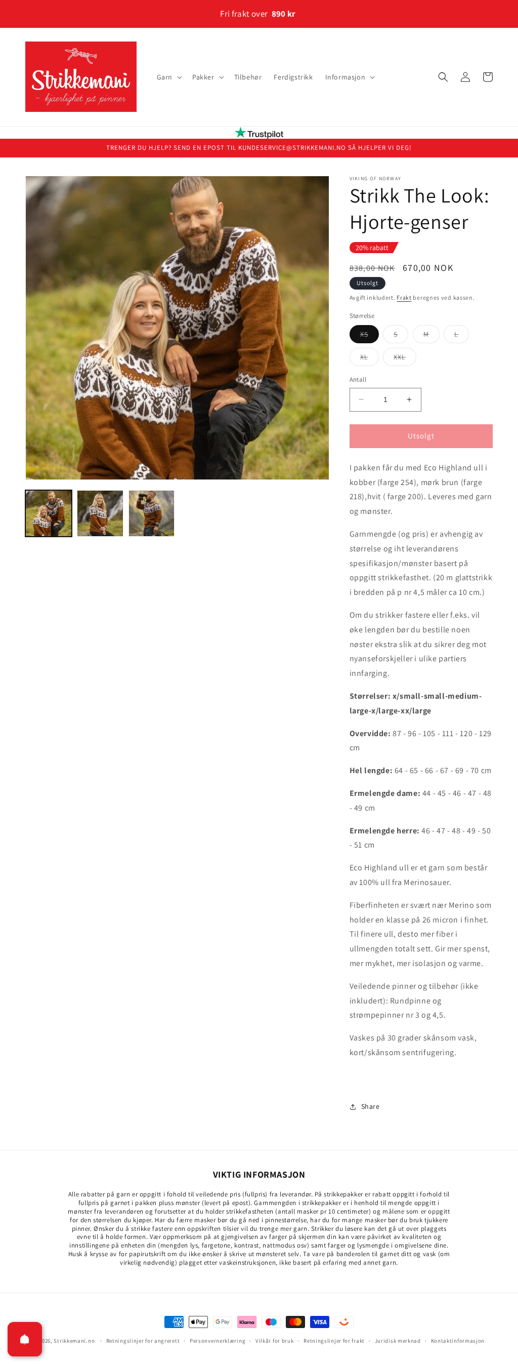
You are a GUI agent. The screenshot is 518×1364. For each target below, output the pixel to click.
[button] (168, 77)
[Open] (25, 1339)
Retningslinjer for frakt (334, 1340)
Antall (358, 379)
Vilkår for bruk (274, 1340)
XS (369, 336)
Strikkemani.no (74, 1340)
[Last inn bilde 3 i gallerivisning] (151, 513)
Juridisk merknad (398, 1340)
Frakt (404, 297)
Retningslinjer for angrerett (143, 1340)
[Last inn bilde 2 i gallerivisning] (100, 513)
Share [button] (370, 1106)
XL (369, 359)
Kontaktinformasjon (458, 1340)
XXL (405, 359)
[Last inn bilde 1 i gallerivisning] (48, 513)
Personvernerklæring (217, 1340)
